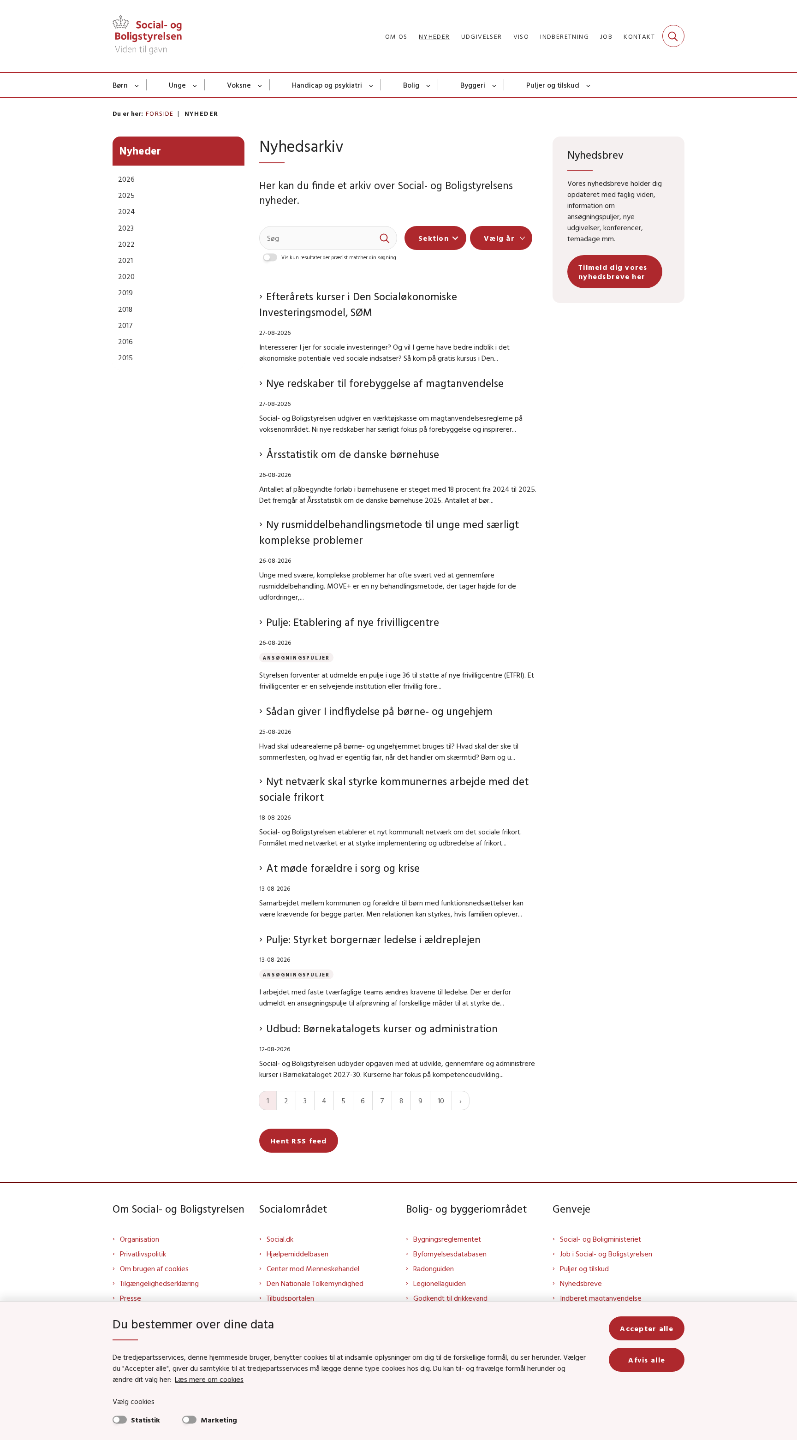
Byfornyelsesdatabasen (450, 1253)
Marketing (219, 1419)
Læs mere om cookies (209, 1379)
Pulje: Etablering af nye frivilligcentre (352, 622)
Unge (177, 84)
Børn (120, 84)
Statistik (145, 1419)
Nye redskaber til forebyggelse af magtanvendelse (385, 383)
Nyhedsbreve (581, 1283)
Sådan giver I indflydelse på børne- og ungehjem (379, 711)
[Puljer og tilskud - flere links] (588, 84)
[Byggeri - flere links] (494, 84)
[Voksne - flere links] (260, 84)
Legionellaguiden (439, 1283)
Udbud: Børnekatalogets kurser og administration (382, 1028)
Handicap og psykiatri (327, 84)
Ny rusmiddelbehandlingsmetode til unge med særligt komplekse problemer (389, 532)
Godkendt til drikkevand (450, 1298)
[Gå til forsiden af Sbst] (147, 36)
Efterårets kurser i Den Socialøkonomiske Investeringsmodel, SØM (358, 304)
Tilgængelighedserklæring (159, 1283)
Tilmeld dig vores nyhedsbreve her (613, 271)
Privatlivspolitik (143, 1253)
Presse (130, 1298)
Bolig (411, 84)
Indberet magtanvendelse (601, 1298)
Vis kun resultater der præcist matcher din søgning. (339, 257)
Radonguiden (433, 1268)
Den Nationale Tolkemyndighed (315, 1283)
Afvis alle (646, 1359)
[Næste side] (461, 1100)
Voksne (239, 84)
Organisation (139, 1239)
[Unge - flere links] (195, 84)
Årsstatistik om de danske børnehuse (352, 454)
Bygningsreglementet (447, 1239)
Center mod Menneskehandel (313, 1268)
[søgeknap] (385, 238)
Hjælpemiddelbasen (297, 1253)
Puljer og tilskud (552, 84)
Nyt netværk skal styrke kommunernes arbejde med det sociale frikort (394, 788)
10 (441, 1100)
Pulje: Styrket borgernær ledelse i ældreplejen (373, 939)
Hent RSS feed (298, 1140)
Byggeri (472, 84)
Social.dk (280, 1239)
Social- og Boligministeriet (600, 1239)
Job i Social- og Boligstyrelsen (606, 1253)
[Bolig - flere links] (428, 84)
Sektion (433, 238)
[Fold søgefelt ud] (673, 36)
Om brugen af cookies (154, 1268)
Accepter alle (646, 1328)
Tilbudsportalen (290, 1298)
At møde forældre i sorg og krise (343, 868)
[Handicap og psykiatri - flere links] (371, 84)
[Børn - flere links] (137, 84)
